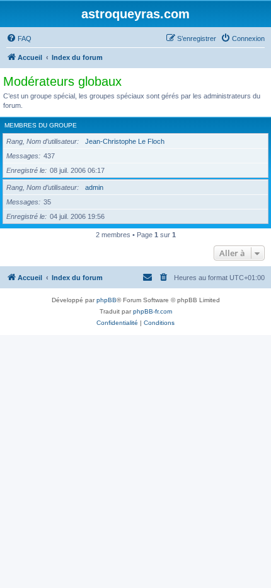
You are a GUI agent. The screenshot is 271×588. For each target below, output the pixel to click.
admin (94, 187)
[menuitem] (19, 38)
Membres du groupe (40, 125)
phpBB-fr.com (152, 311)
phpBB (106, 300)
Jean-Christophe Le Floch (124, 141)
